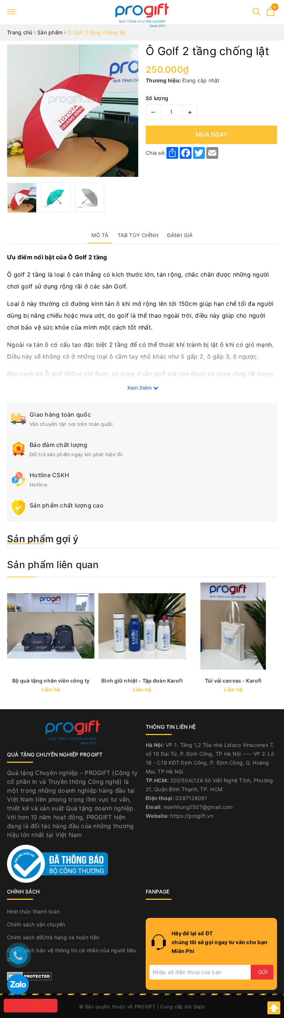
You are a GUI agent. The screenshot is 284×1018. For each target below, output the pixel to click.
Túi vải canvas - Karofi (233, 680)
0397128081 (191, 798)
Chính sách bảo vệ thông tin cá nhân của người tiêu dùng (71, 954)
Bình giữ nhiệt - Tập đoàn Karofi (141, 680)
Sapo (199, 1007)
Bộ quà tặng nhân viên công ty (50, 680)
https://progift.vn (191, 816)
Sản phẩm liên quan (53, 564)
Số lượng (157, 98)
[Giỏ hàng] (270, 14)
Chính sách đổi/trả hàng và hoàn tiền (53, 937)
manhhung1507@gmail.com (198, 807)
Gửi (263, 972)
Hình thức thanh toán (33, 911)
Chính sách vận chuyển (36, 924)
